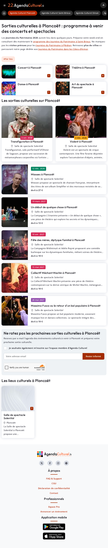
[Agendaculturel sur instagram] (58, 463)
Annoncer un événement (53, 511)
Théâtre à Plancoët (83, 67)
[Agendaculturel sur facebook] (49, 463)
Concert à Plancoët (29, 67)
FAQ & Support (54, 478)
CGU (54, 483)
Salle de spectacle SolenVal (14, 416)
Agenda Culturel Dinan (87, 13)
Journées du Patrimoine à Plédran (53, 45)
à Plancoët (27, 141)
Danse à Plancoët (28, 84)
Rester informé (93, 356)
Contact (54, 493)
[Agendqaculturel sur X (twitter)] (41, 463)
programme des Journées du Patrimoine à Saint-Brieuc (61, 41)
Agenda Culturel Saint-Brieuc (56, 13)
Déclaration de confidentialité (54, 488)
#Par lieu (8, 59)
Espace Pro (54, 506)
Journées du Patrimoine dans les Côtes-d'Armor (63, 49)
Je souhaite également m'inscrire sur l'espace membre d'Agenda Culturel (48, 348)
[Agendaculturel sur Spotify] (66, 463)
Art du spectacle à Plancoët (83, 85)
